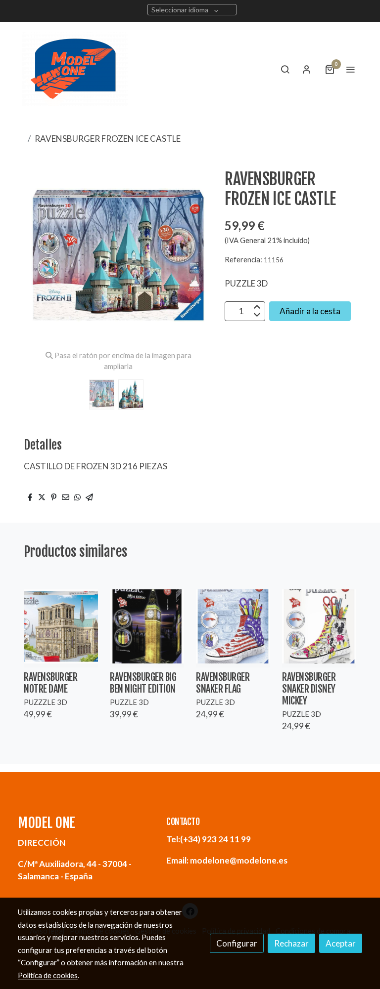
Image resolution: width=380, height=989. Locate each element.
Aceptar (341, 943)
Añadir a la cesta (310, 311)
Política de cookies (48, 975)
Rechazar (291, 943)
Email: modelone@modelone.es (226, 860)
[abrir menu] (350, 69)
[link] (75, 69)
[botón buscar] (285, 69)
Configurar (236, 943)
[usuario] (307, 69)
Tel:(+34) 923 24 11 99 (208, 839)
